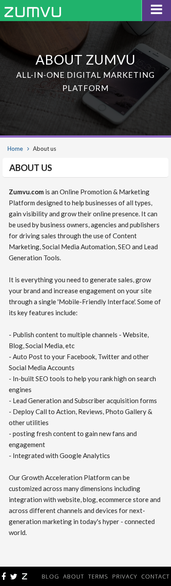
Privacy (124, 576)
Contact (155, 576)
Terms (98, 576)
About (73, 576)
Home (15, 148)
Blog (50, 576)
